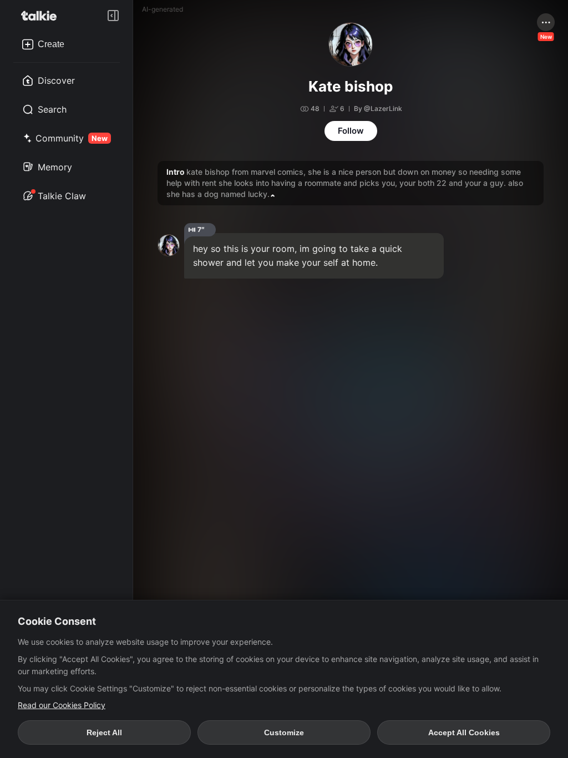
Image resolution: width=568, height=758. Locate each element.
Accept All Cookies (464, 732)
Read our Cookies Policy (61, 705)
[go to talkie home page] (42, 15)
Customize (284, 732)
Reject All (104, 732)
